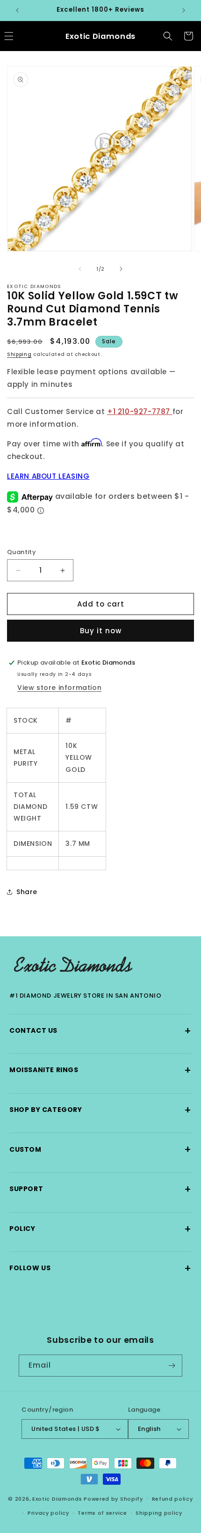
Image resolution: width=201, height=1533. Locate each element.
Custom (100, 1149)
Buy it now (101, 631)
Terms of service (102, 1513)
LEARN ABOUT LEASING (48, 476)
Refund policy (172, 1499)
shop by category (100, 1110)
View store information (59, 687)
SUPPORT (100, 1189)
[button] (168, 36)
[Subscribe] (171, 1366)
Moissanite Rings (100, 1070)
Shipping (19, 354)
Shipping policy (159, 1513)
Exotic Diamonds (57, 1498)
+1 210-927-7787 (139, 411)
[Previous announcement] (17, 10)
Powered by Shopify (113, 1498)
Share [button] (26, 891)
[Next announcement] (183, 10)
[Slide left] (80, 269)
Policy (100, 1229)
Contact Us (100, 1030)
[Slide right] (121, 269)
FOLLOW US (100, 1268)
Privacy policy (48, 1513)
